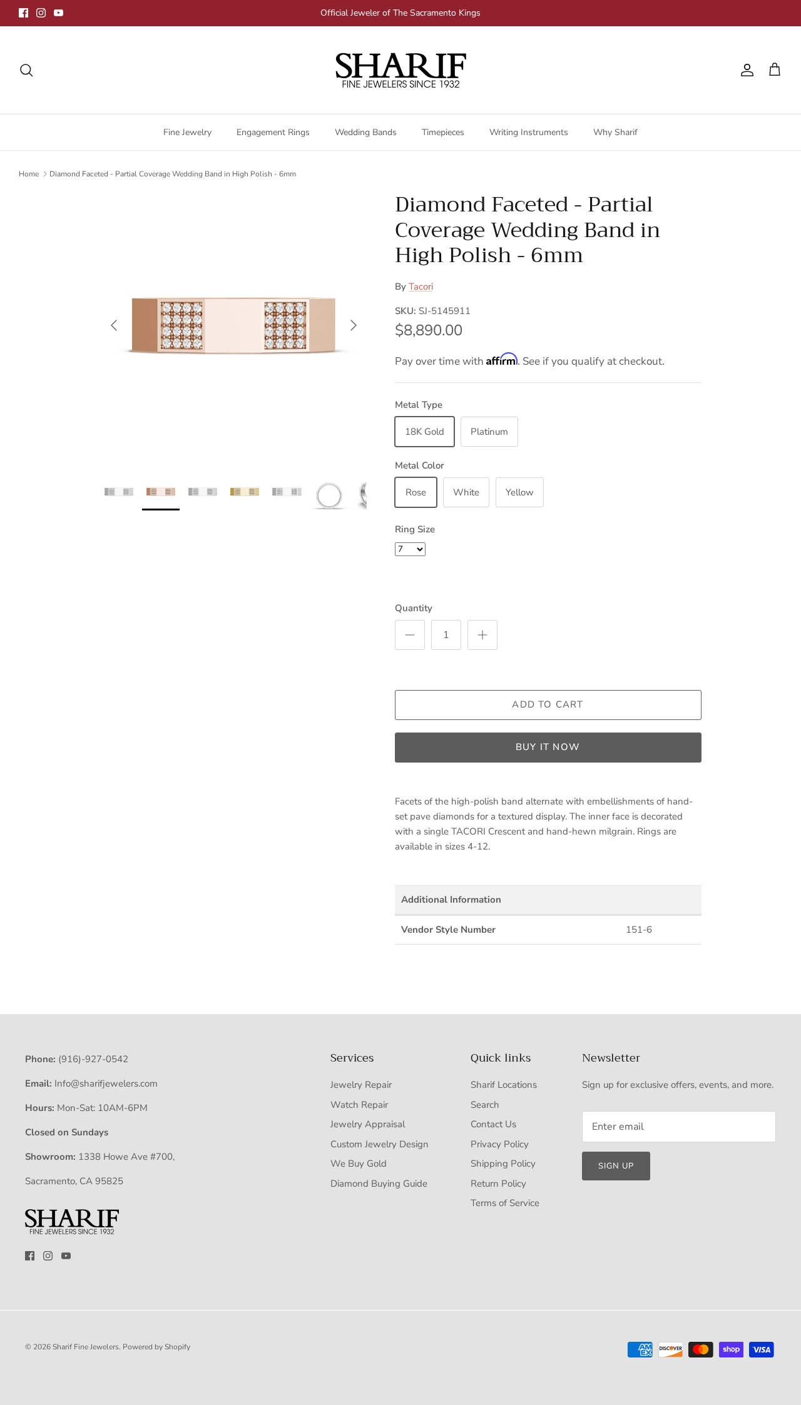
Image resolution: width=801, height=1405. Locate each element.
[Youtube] (58, 13)
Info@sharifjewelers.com (106, 1083)
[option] (233, 325)
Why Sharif (615, 132)
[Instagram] (41, 13)
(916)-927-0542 (93, 1059)
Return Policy (498, 1183)
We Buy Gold (358, 1163)
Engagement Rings (273, 132)
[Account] (745, 70)
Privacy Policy (500, 1144)
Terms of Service (505, 1203)
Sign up (616, 1166)
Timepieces (443, 132)
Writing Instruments (528, 132)
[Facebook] (23, 13)
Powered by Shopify (156, 1347)
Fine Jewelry (187, 132)
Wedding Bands (366, 132)
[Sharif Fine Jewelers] (400, 70)
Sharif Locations (504, 1084)
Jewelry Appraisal (367, 1124)
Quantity (413, 608)
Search (485, 1104)
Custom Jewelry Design (379, 1144)
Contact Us (493, 1124)
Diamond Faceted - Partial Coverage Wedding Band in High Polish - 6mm (172, 174)
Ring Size (415, 529)
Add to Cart (547, 704)
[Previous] (114, 325)
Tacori (421, 286)
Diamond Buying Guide (378, 1183)
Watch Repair (359, 1104)
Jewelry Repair (361, 1084)
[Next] (353, 325)
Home (29, 174)
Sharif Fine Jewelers (86, 1347)
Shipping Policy (503, 1163)
